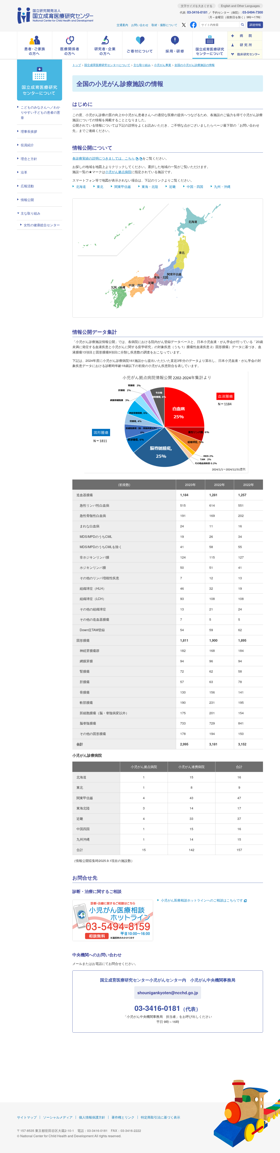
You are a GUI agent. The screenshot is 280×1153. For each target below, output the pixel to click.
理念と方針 (29, 158)
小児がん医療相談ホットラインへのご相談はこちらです (202, 900)
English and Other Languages (240, 6)
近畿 (172, 186)
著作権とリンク (123, 1117)
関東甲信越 (122, 186)
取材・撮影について (164, 25)
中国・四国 (195, 186)
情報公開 (27, 199)
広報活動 (27, 186)
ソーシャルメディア (58, 1117)
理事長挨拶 (29, 131)
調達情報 (255, 25)
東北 (100, 186)
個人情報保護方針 (92, 1117)
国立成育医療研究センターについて (107, 65)
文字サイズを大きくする (196, 6)
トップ (76, 65)
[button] (34, 45)
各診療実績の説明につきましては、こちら (103, 158)
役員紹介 (27, 145)
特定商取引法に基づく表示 (160, 1117)
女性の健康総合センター (42, 225)
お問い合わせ (139, 25)
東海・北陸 (150, 186)
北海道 (81, 186)
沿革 (24, 172)
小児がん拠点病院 (118, 171)
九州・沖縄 (222, 186)
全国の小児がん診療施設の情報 (194, 65)
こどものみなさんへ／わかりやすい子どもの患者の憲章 (40, 112)
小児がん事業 (162, 65)
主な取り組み (142, 65)
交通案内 (122, 25)
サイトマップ (27, 1117)
